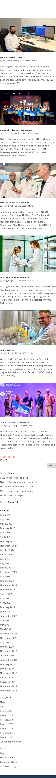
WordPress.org (8, 766)
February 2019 (7, 664)
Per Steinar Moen (9, 60)
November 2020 (8, 637)
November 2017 (8, 686)
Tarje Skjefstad (8, 425)
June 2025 (5, 532)
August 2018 (6, 677)
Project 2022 (7, 737)
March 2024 (6, 567)
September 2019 (8, 659)
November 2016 (8, 690)
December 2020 (8, 633)
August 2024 (6, 554)
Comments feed (8, 761)
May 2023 (5, 576)
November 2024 (8, 545)
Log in (3, 753)
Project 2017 (7, 710)
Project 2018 (7, 715)
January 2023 (7, 580)
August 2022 (6, 594)
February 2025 (7, 541)
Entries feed (6, 757)
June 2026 (5, 514)
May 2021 (5, 624)
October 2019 (7, 655)
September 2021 (8, 615)
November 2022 (8, 585)
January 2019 (7, 668)
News (34, 60)
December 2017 (8, 681)
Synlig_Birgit (7, 206)
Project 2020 (7, 728)
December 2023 (8, 572)
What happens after (10, 741)
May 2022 (5, 598)
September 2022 (8, 589)
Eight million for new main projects (16, 130)
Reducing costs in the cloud (12, 57)
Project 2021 (7, 732)
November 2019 (8, 651)
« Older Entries (7, 456)
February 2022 (7, 607)
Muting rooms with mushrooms (14, 277)
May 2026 (5, 519)
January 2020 (7, 646)
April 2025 (5, 536)
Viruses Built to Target (10, 350)
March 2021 (6, 629)
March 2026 (6, 523)
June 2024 (5, 558)
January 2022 (7, 611)
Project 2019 (7, 719)
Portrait (4, 706)
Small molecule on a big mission (14, 202)
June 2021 (5, 620)
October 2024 (7, 550)
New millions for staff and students (16, 422)
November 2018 (8, 673)
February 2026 (7, 528)
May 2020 (5, 642)
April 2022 (5, 602)
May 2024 (5, 563)
